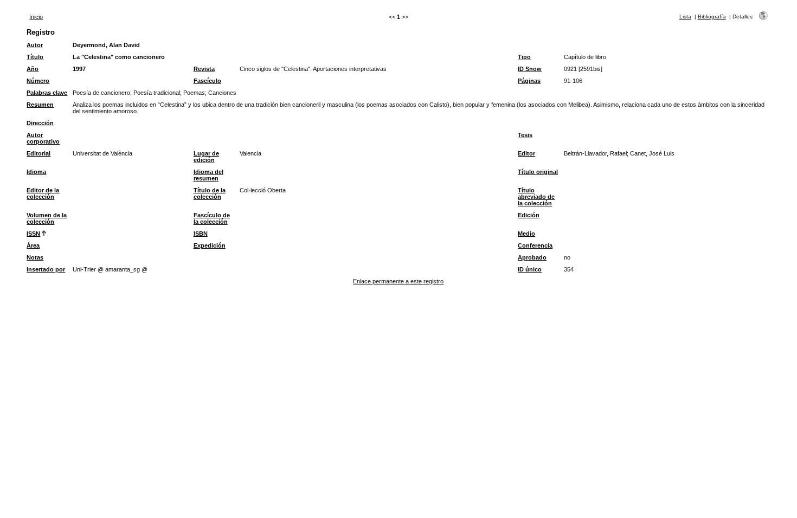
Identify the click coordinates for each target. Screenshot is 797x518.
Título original (538, 172)
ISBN (201, 233)
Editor (526, 153)
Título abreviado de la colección (536, 196)
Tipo (524, 57)
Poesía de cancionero (101, 92)
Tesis (525, 135)
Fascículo (207, 80)
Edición (528, 215)
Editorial (38, 153)
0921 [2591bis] (583, 69)
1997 (79, 69)
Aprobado (532, 257)
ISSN (33, 233)
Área (33, 245)
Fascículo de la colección (212, 218)
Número (38, 80)
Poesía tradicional (156, 92)
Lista (685, 17)
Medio (526, 233)
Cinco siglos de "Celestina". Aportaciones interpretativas (313, 69)
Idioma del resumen (208, 175)
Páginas (529, 80)
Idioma (36, 172)
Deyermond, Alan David (106, 45)
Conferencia (535, 245)
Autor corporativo (43, 138)
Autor (35, 45)
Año (32, 69)
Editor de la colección (43, 193)
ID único (530, 269)
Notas (35, 257)
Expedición (210, 245)
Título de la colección (210, 193)
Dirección (40, 123)
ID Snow (530, 69)
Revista (204, 69)
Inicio (36, 17)
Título (35, 57)
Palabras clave (47, 92)
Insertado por (46, 269)
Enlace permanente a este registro (398, 281)
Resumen (40, 104)
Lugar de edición (206, 156)
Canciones (222, 92)
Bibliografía (712, 17)
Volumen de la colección (47, 218)
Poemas (194, 92)
